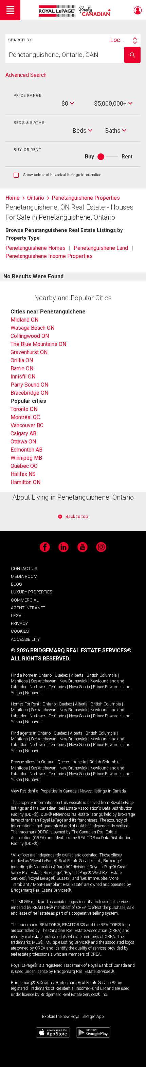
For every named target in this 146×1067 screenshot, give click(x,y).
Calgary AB (23, 433)
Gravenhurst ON (29, 352)
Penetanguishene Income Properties (49, 256)
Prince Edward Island (111, 686)
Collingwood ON (30, 336)
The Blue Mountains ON (38, 344)
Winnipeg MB (26, 458)
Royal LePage (75, 11)
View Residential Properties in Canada (44, 791)
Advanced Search (26, 75)
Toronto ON (24, 409)
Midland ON (24, 320)
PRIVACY (19, 623)
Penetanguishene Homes (35, 248)
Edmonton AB (26, 450)
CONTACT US (24, 568)
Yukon (16, 693)
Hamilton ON (25, 482)
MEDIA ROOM (24, 576)
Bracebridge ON (29, 393)
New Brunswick (73, 681)
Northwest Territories (48, 686)
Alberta (77, 675)
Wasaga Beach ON (32, 328)
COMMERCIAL (25, 600)
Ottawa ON (23, 441)
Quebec (61, 675)
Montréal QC (25, 417)
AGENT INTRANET (28, 607)
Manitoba (19, 681)
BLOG (16, 584)
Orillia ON (22, 360)
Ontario (45, 675)
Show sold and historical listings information (58, 175)
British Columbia (102, 675)
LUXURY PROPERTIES (31, 591)
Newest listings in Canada (103, 791)
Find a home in (24, 675)
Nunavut (33, 693)
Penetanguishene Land (101, 248)
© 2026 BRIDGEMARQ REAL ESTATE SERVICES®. (72, 650)
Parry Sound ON (29, 385)
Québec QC (24, 466)
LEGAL (17, 615)
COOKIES (20, 631)
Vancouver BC (27, 425)
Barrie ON (22, 368)
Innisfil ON (23, 376)
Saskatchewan (43, 681)
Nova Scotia (79, 686)
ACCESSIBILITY (25, 639)
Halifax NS (23, 474)
